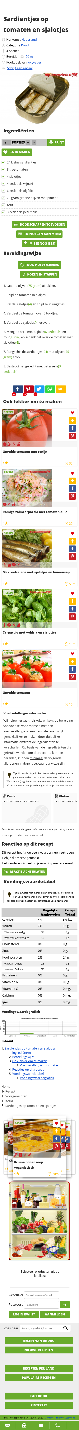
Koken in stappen (42, 274)
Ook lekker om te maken (29, 1061)
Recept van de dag (38, 1341)
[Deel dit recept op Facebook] (18, 389)
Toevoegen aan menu (42, 234)
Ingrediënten (21, 1052)
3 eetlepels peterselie (22, 212)
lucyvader (34, 62)
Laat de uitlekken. (31, 286)
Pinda (11, 796)
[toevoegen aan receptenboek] (67, 1133)
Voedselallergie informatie (39, 1065)
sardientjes (37, 352)
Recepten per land (38, 1368)
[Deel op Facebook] (72, 428)
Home (6, 1086)
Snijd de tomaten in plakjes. (26, 295)
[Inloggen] (65, 1304)
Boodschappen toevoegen (42, 224)
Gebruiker (16, 1295)
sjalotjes (24, 304)
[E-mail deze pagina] (61, 389)
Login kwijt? (24, 1314)
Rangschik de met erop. (36, 354)
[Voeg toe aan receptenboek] (72, 420)
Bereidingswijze (23, 1057)
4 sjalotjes (14, 176)
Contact (49, 1417)
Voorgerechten (16, 1096)
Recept (10, 1091)
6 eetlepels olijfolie (20, 191)
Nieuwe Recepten (38, 1350)
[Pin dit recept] (29, 389)
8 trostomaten (17, 169)
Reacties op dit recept (28, 1069)
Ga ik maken (19, 152)
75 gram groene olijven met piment (32, 198)
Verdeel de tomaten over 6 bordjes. (32, 313)
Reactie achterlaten (27, 872)
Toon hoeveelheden (42, 265)
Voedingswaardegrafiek (37, 1078)
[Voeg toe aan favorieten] (72, 413)
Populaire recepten (39, 1378)
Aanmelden (55, 1314)
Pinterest (39, 1405)
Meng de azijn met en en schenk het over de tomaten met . (38, 337)
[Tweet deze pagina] (39, 389)
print (59, 142)
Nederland (29, 39)
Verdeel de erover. (28, 322)
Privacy (59, 1417)
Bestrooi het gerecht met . (32, 369)
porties (14, 51)
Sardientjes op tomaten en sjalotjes (30, 1048)
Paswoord (16, 1304)
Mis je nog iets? (42, 243)
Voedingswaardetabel (28, 1074)
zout (10, 205)
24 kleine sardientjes (21, 162)
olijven (29, 286)
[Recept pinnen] (72, 436)
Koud (25, 45)
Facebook (38, 1396)
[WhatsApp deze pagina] (50, 389)
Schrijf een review (19, 68)
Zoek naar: (11, 1328)
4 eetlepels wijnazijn (21, 184)
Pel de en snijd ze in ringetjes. (36, 304)
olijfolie (48, 332)
